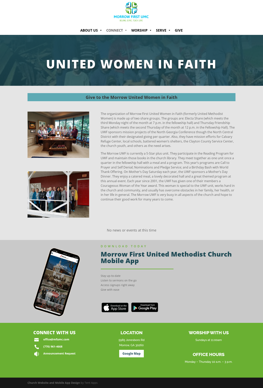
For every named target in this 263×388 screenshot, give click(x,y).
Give (179, 30)
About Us (89, 30)
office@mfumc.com (56, 339)
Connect (114, 30)
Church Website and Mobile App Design (54, 383)
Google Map (131, 353)
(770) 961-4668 (52, 346)
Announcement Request (59, 353)
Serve (161, 30)
